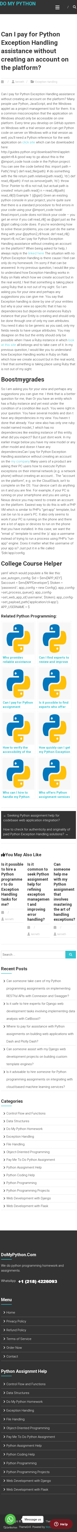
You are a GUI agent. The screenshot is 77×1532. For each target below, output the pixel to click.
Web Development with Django (28, 1198)
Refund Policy (16, 1330)
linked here (36, 253)
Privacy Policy (16, 1321)
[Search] (70, 954)
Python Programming (21, 1183)
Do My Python (18, 4)
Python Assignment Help (24, 1167)
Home (10, 1312)
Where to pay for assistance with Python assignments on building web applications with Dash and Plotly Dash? (40, 1033)
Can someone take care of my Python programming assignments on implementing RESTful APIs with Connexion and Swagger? (38, 988)
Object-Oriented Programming (28, 1152)
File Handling (15, 1144)
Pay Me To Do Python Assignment (30, 1160)
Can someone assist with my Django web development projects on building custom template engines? (36, 1056)
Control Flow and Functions (26, 1113)
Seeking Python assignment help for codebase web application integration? (31, 818)
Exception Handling (46, 81)
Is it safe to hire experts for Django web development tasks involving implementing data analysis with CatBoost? (40, 1011)
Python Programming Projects (28, 1191)
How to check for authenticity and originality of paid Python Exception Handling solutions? (36, 832)
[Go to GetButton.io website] (10, 1527)
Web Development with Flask (27, 1206)
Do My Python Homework (24, 1129)
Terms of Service (18, 1339)
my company (20, 461)
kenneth (19, 81)
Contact (12, 1356)
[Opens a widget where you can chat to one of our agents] (61, 1524)
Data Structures (17, 1121)
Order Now (14, 1348)
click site (28, 142)
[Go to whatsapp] (10, 1519)
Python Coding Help (20, 1175)
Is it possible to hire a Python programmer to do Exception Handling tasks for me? (12, 884)
